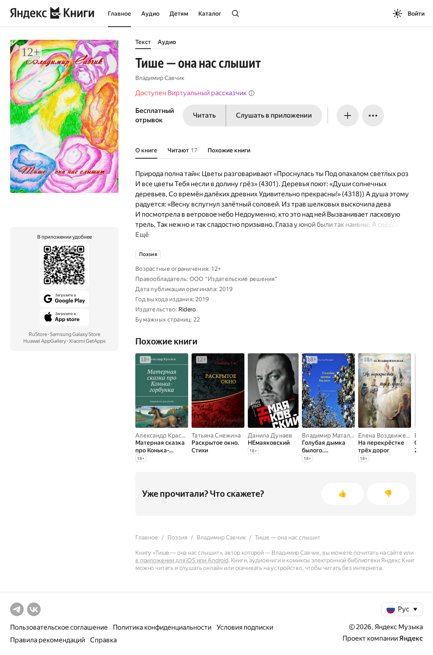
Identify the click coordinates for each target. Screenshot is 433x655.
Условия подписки (244, 627)
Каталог (209, 13)
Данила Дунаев (270, 435)
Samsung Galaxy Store (75, 334)
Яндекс (411, 638)
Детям (179, 13)
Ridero (187, 309)
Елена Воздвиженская (390, 435)
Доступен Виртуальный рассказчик (191, 93)
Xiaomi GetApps (87, 341)
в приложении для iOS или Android (181, 560)
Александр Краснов (163, 435)
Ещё (142, 235)
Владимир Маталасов (332, 435)
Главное (119, 13)
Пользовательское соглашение (59, 627)
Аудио (150, 13)
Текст (143, 42)
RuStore (38, 334)
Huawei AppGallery (44, 341)
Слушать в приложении (274, 115)
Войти (416, 13)
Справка (103, 640)
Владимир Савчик (159, 77)
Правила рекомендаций (47, 640)
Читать (204, 115)
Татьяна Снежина (216, 435)
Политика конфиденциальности (162, 627)
